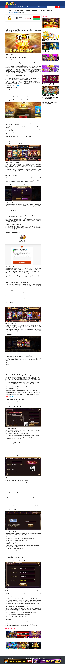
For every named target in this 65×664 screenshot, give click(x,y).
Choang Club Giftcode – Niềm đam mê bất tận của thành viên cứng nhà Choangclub (50, 73)
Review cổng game (11, 6)
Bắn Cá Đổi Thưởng (18, 6)
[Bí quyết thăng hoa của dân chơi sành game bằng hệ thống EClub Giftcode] (50, 49)
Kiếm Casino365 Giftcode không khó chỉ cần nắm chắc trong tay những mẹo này (49, 84)
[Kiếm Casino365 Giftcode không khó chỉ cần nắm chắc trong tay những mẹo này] (50, 82)
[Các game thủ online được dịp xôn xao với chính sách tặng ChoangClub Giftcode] (50, 60)
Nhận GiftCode (27, 18)
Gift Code (38, 6)
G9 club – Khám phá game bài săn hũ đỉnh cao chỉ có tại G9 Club (34, 650)
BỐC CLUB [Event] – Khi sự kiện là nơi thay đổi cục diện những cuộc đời (50, 103)
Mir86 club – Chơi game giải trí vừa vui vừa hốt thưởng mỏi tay (10, 650)
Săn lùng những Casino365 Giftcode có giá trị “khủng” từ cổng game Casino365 (50, 95)
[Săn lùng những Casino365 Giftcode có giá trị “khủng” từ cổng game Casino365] (50, 93)
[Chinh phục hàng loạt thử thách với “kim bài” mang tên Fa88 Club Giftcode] (51, 23)
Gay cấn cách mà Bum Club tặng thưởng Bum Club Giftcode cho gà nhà (50, 98)
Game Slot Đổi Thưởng (26, 6)
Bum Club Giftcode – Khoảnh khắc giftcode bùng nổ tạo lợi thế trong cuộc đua (50, 100)
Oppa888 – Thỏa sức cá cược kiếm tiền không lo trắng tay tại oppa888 (22, 639)
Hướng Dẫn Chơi (33, 6)
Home (6, 6)
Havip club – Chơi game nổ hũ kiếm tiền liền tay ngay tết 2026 (34, 639)
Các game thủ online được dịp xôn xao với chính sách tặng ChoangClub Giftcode (50, 62)
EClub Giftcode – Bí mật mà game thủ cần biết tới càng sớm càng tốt (50, 40)
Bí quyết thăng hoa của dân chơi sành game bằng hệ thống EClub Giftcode (50, 51)
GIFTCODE (45, 16)
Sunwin (11, 396)
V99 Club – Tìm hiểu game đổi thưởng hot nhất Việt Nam (10, 639)
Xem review (37, 19)
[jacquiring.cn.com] (11, 4)
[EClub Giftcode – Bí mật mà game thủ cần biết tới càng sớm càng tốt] (50, 38)
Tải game (37, 16)
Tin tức (42, 6)
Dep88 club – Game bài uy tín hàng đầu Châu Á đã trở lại (22, 650)
